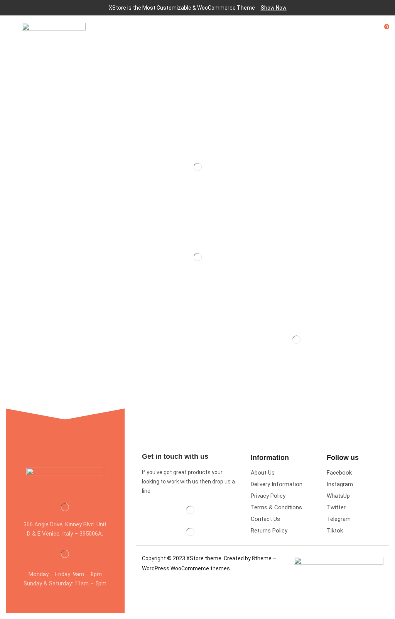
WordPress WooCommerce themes (186, 568)
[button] (274, 7)
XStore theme (203, 558)
